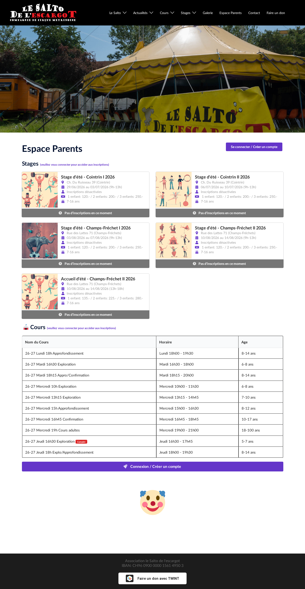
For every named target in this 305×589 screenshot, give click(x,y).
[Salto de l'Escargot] (43, 12)
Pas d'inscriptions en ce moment (88, 213)
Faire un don (276, 13)
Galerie (208, 13)
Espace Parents (230, 13)
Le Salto (115, 13)
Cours (164, 13)
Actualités (140, 13)
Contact (254, 13)
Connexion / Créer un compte (155, 466)
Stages (185, 13)
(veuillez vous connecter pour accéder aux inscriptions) (74, 164)
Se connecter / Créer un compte (254, 147)
